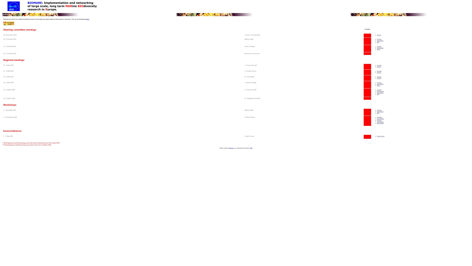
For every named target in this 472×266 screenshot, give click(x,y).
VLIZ (251, 148)
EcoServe (231, 148)
